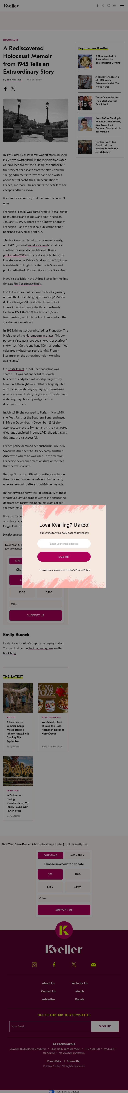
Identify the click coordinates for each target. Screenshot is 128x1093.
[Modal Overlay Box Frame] (64, 546)
